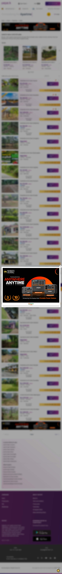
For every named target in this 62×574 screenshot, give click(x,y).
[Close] (60, 267)
